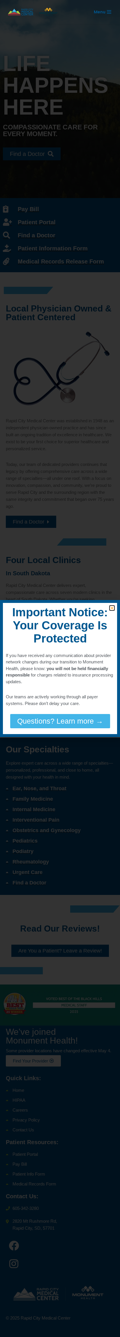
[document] (60, 668)
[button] (112, 608)
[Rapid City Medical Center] (35, 12)
